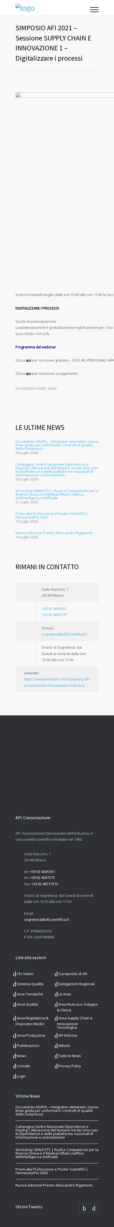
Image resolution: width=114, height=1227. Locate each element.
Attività (64, 1045)
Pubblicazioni (28, 1045)
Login (21, 1076)
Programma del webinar (35, 346)
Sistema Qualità (30, 983)
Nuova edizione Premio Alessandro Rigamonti (53, 532)
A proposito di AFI (72, 973)
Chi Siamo (25, 973)
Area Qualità (27, 1004)
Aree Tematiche (30, 994)
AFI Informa (67, 1035)
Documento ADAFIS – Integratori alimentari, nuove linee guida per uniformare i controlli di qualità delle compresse (57, 445)
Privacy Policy (69, 1065)
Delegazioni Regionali (76, 983)
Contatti (23, 1065)
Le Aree (64, 994)
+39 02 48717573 (44, 883)
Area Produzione (31, 1035)
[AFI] (52, 8)
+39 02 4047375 (54, 614)
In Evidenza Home (30, 388)
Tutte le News (69, 1055)
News (52, 388)
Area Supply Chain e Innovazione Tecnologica (74, 1023)
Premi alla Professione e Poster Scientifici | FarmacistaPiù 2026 (51, 515)
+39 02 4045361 (54, 608)
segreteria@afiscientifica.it (64, 634)
